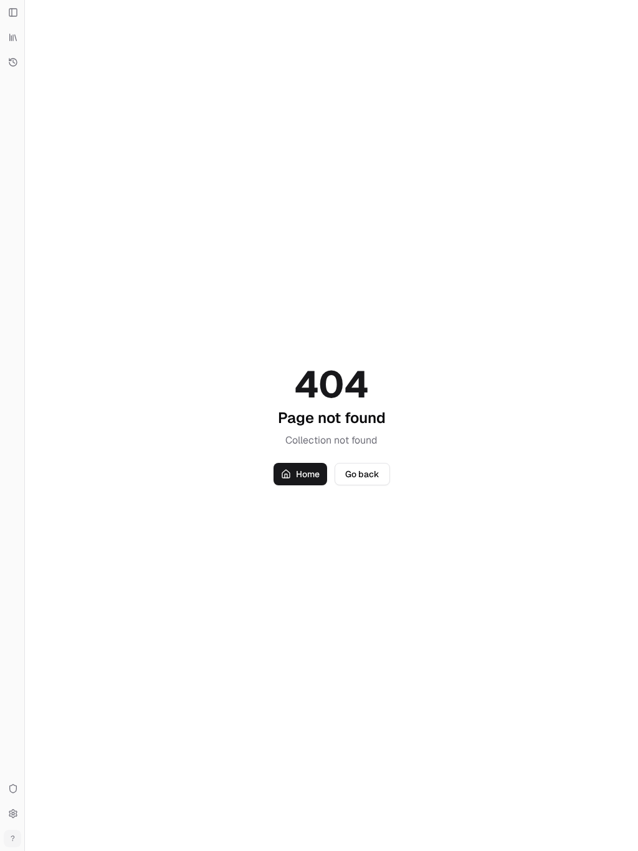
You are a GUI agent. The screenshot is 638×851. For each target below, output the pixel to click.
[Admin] (12, 788)
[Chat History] (12, 62)
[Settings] (12, 813)
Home (308, 474)
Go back (362, 474)
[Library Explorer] (12, 37)
